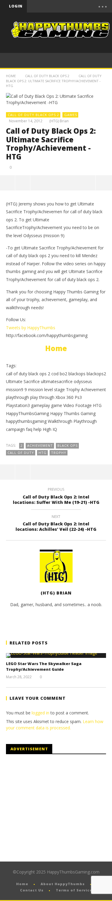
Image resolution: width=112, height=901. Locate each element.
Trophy (58, 452)
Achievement (40, 445)
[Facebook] (47, 6)
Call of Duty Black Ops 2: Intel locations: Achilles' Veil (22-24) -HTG (56, 524)
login (15, 6)
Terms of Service (74, 890)
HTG (43, 452)
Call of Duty (20, 452)
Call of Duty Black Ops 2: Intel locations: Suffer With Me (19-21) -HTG (56, 497)
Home (11, 76)
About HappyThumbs (63, 884)
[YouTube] (59, 6)
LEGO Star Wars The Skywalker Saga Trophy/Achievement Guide (44, 666)
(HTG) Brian (59, 121)
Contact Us (32, 890)
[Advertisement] (56, 808)
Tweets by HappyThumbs (30, 327)
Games (70, 114)
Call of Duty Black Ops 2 (47, 76)
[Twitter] (72, 6)
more (103, 182)
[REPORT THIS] (22, 182)
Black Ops (67, 445)
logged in (40, 713)
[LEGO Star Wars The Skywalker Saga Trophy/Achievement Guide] (56, 655)
